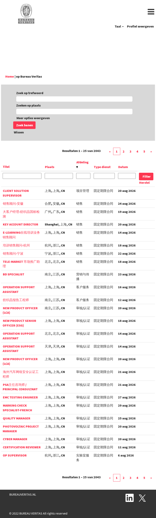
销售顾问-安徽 (13, 203)
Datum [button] (123, 167)
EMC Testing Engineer (20, 397)
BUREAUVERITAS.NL (22, 494)
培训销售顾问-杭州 (16, 245)
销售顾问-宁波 (13, 253)
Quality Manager (16, 418)
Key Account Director (20, 224)
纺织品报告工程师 (16, 300)
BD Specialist (13, 274)
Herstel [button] (144, 182)
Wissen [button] (19, 132)
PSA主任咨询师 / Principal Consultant (20, 387)
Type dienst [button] (102, 167)
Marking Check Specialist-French (17, 407)
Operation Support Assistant (19, 348)
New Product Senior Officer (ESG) (19, 323)
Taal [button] (118, 26)
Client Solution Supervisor (16, 193)
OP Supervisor (15, 455)
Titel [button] (6, 167)
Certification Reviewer (22, 447)
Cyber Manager (15, 439)
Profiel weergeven (140, 26)
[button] (104, 12)
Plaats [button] (49, 167)
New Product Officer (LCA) (20, 310)
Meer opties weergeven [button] (33, 118)
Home (9, 76)
